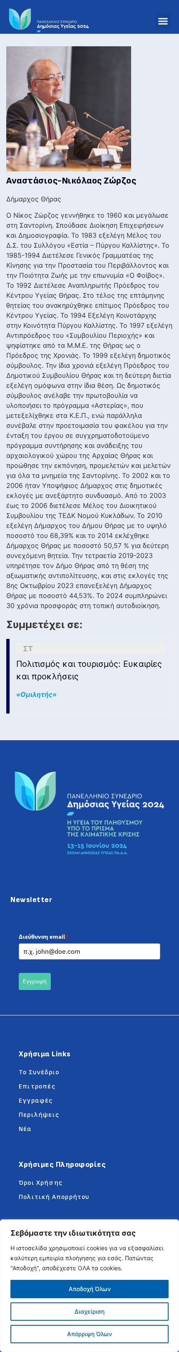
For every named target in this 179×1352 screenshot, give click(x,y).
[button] (163, 21)
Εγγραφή (35, 981)
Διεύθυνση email (43, 936)
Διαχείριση (89, 1311)
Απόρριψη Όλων (89, 1333)
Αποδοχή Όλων (90, 1288)
